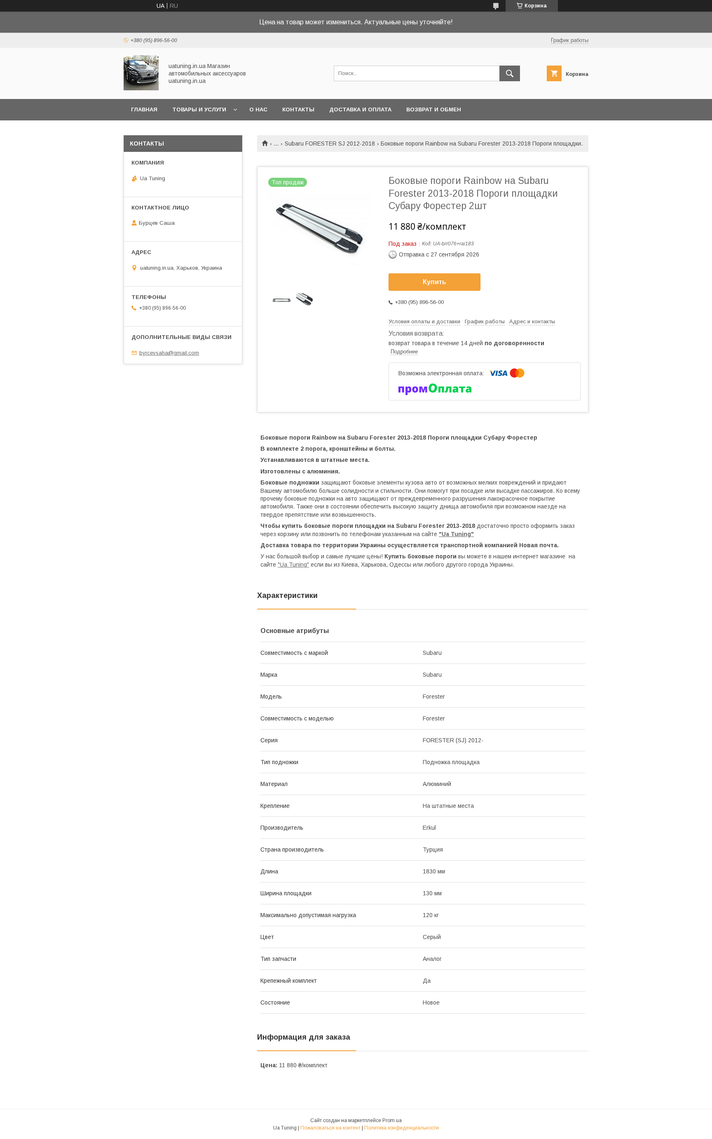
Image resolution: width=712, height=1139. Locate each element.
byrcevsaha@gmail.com (169, 353)
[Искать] (509, 73)
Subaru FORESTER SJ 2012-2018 (330, 143)
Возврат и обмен (433, 109)
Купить (434, 281)
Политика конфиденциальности (401, 1128)
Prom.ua (392, 1120)
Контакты (298, 109)
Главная (144, 109)
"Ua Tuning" (456, 534)
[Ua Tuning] (141, 88)
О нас (258, 109)
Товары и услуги (199, 109)
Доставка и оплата (360, 109)
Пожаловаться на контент (330, 1128)
